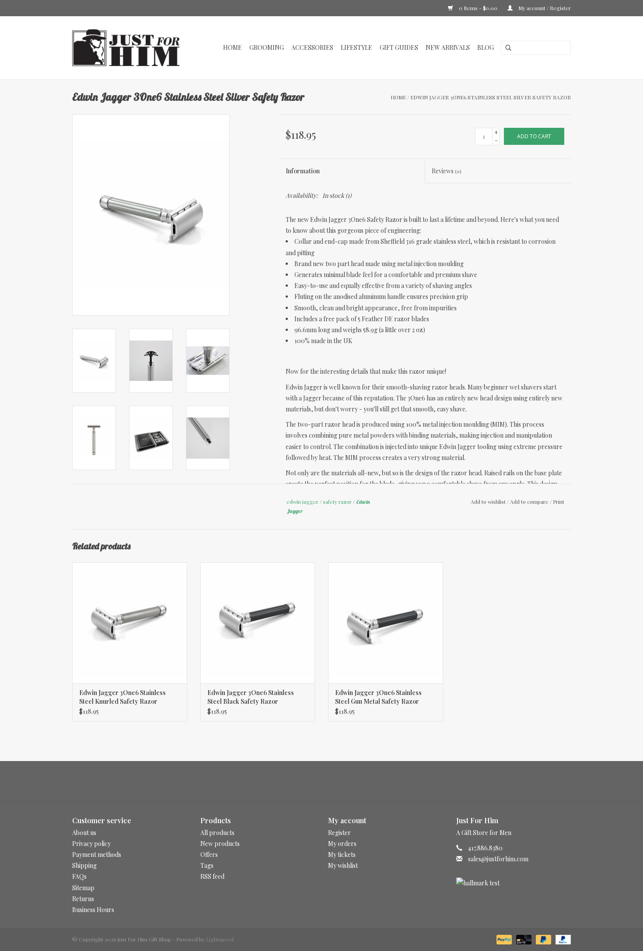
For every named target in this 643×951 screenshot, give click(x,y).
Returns (83, 899)
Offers (209, 854)
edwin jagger (302, 501)
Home (232, 47)
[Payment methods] (503, 938)
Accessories (312, 47)
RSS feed (212, 876)
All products (217, 832)
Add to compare (530, 501)
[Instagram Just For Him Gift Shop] (329, 781)
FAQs (79, 876)
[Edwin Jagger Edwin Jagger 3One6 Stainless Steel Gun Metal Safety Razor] (385, 622)
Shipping (84, 865)
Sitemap (83, 888)
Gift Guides (399, 47)
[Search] (505, 48)
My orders (342, 843)
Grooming (266, 47)
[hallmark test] (513, 882)
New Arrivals (448, 47)
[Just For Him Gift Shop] (130, 47)
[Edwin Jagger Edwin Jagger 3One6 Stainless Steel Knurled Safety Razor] (129, 622)
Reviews (446, 171)
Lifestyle (356, 47)
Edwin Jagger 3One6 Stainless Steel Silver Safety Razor (490, 97)
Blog (485, 47)
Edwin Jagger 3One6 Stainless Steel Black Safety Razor (250, 696)
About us (84, 832)
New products (220, 843)
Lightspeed (220, 939)
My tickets (342, 854)
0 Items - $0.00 (478, 7)
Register (339, 832)
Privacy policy (91, 843)
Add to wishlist (488, 501)
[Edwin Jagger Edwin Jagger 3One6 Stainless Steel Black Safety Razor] (257, 622)
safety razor (337, 501)
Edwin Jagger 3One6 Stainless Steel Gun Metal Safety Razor (378, 696)
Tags (206, 865)
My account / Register (544, 7)
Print (558, 501)
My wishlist (343, 865)
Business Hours (93, 909)
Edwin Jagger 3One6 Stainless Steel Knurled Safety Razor (122, 696)
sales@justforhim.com (498, 859)
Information (303, 171)
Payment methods (96, 854)
